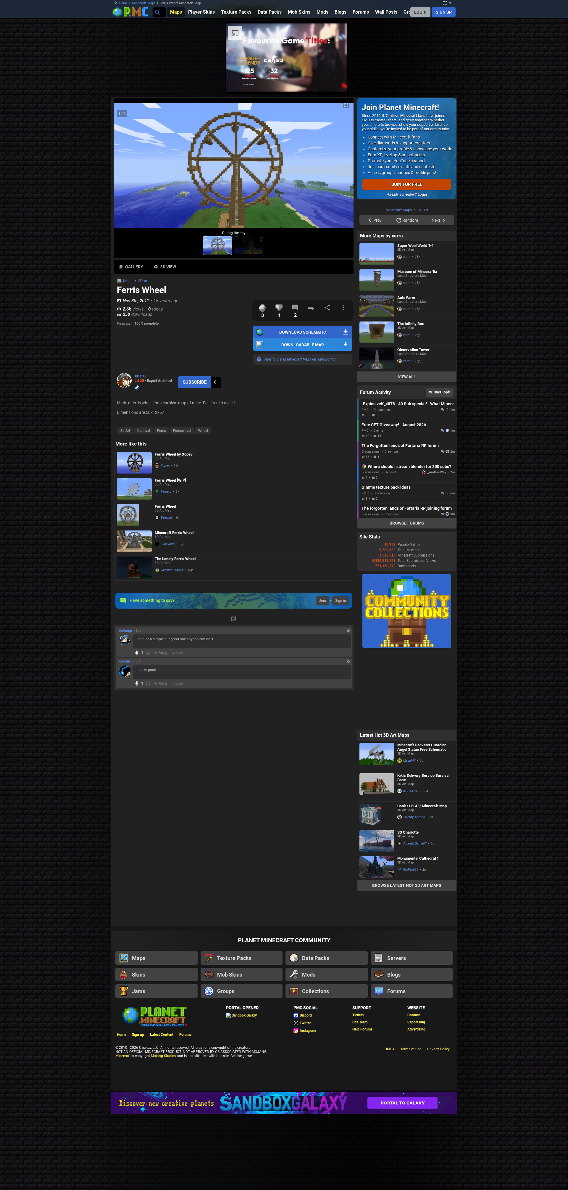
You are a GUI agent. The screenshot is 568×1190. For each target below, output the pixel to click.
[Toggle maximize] (346, 105)
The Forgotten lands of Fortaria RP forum (400, 520)
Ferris (161, 431)
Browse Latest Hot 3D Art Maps (406, 960)
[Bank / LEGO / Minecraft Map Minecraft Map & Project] (376, 889)
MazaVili (409, 835)
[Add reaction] (148, 652)
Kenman (125, 661)
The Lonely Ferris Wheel (175, 559)
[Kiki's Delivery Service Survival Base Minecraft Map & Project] (376, 861)
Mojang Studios (163, 1131)
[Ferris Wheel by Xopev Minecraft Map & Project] (134, 463)
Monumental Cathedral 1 (418, 933)
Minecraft (122, 1131)
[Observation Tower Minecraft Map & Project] (376, 433)
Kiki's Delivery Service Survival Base (423, 852)
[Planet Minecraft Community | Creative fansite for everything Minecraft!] (154, 1091)
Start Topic (442, 467)
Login (422, 194)
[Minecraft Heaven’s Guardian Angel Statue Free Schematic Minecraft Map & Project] (376, 831)
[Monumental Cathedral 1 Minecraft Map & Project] (376, 942)
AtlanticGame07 (415, 918)
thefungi (125, 630)
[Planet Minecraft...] (157, 12)
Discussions (371, 526)
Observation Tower (413, 424)
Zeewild (166, 518)
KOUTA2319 (411, 866)
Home (123, 3)
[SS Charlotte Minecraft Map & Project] (376, 916)
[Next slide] (341, 168)
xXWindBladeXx (172, 570)
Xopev (165, 465)
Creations (392, 526)
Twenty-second (414, 892)
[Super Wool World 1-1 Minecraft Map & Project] (376, 329)
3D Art (143, 281)
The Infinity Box (410, 398)
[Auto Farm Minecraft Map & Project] (376, 381)
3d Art (125, 431)
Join (322, 601)
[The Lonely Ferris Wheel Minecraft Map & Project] (134, 567)
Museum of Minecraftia (417, 346)
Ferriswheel (182, 431)
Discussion (382, 485)
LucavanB (168, 544)
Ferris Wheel (165, 506)
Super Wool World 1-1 (415, 320)
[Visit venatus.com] (479, 82)
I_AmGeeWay (436, 547)
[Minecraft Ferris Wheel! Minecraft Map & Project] (134, 541)
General (390, 547)
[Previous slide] (125, 168)
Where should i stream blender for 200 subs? (409, 541)
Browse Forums (407, 598)
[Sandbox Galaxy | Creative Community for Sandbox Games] (284, 1178)
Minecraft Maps (144, 3)
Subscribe (194, 382)
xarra (140, 376)
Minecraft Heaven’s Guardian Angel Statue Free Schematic (421, 822)
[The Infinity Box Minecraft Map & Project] (376, 407)
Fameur (166, 491)
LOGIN (420, 12)
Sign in (340, 601)
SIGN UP (444, 12)
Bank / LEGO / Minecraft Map (422, 881)
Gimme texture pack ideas (386, 562)
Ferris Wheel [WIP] (170, 480)
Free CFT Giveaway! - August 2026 (394, 499)
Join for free (407, 184)
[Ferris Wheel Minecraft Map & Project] (134, 515)
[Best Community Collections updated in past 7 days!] (406, 722)
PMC (365, 485)
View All (407, 451)
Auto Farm (406, 372)
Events (378, 505)
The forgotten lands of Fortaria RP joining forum (407, 583)
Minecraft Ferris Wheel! (175, 532)
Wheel (203, 431)
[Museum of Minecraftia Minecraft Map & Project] (376, 355)
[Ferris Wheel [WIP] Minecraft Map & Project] (134, 489)
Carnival (143, 431)
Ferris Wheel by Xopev (174, 454)
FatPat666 (410, 944)
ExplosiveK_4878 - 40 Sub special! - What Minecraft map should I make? (408, 478)
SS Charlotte (408, 907)
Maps (128, 281)
